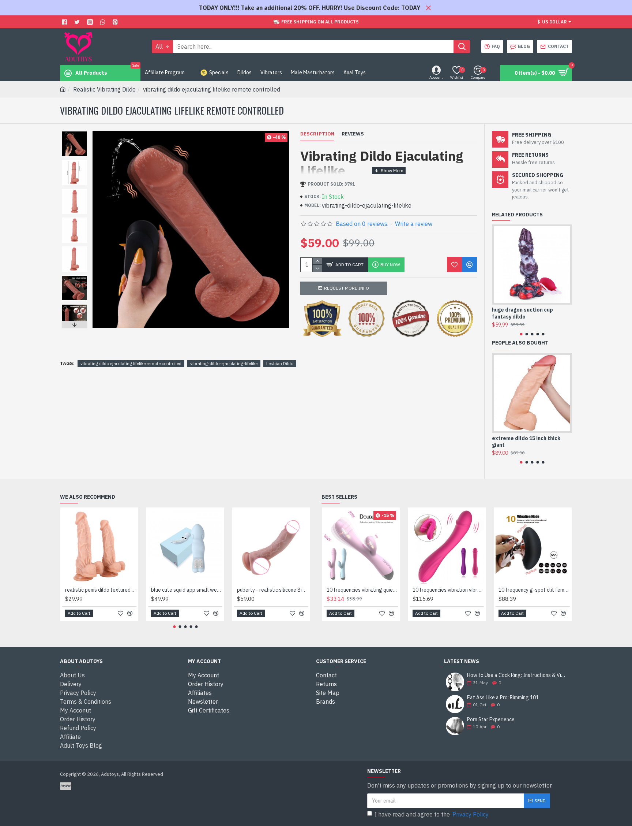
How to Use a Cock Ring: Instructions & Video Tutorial (517, 675)
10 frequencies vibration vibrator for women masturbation (448, 590)
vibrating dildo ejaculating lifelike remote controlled (130, 363)
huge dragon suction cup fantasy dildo (522, 313)
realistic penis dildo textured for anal (100, 590)
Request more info (346, 288)
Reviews (353, 134)
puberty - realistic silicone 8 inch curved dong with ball (272, 590)
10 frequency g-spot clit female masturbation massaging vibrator (534, 590)
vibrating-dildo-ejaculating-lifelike (223, 363)
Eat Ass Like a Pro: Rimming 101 (503, 697)
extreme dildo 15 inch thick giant (526, 441)
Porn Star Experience (491, 719)
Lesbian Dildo (279, 363)
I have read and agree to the (432, 814)
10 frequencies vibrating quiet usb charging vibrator (362, 590)
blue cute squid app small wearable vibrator (186, 590)
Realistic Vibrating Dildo (104, 89)
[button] (74, 133)
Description (317, 134)
